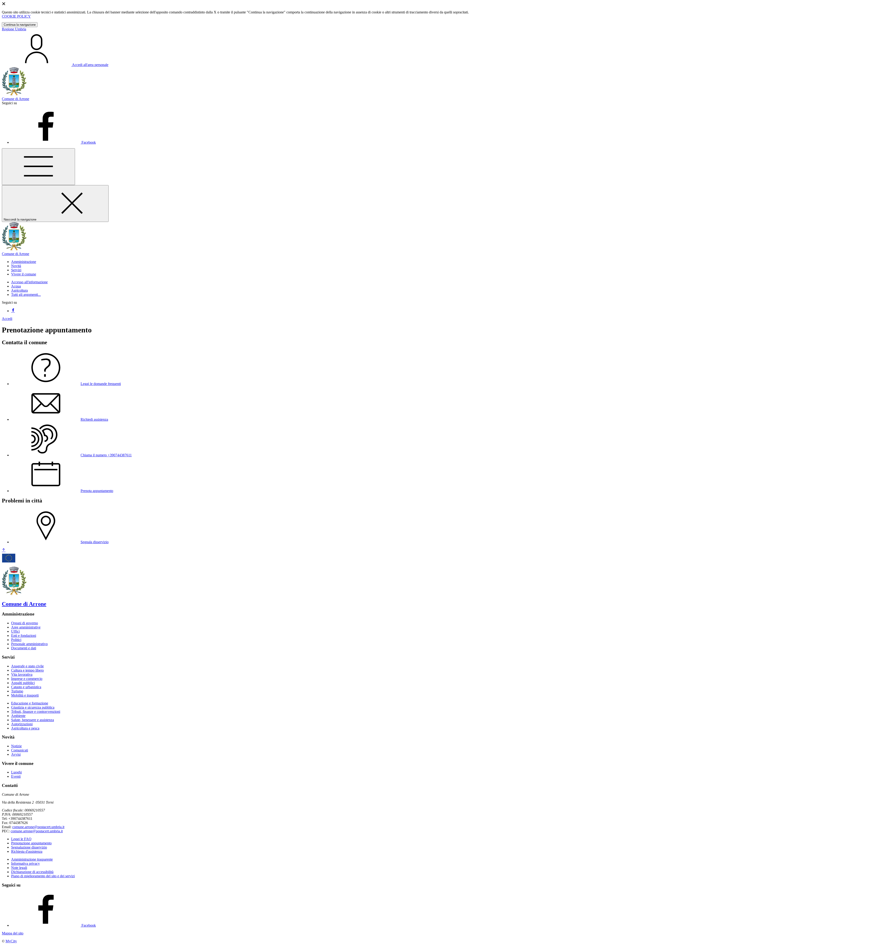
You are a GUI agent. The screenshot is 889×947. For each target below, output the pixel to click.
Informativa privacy (25, 863)
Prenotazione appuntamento (31, 843)
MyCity (11, 941)
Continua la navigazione (20, 24)
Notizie (16, 746)
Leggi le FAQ (21, 839)
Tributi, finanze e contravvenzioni (35, 711)
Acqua (16, 286)
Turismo (17, 691)
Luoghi (16, 772)
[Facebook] (13, 311)
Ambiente (18, 716)
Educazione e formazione (29, 703)
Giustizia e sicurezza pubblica (32, 707)
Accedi (7, 319)
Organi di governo (24, 623)
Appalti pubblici (23, 683)
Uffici (15, 631)
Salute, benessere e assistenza (32, 720)
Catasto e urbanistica (26, 687)
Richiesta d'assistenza (26, 851)
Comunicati (19, 750)
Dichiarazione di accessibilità (32, 872)
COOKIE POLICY (16, 16)
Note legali (19, 868)
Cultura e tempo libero (27, 670)
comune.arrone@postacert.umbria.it (38, 827)
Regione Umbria (14, 29)
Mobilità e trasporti (25, 695)
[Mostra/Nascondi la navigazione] (38, 166)
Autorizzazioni (22, 724)
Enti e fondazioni (23, 636)
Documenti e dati (23, 648)
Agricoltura (19, 290)
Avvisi (16, 754)
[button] (23, 262)
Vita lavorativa (21, 674)
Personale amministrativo (29, 644)
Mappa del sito (12, 933)
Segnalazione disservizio (29, 847)
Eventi (16, 776)
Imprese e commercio (26, 679)
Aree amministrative (26, 627)
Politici (16, 640)
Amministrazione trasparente (32, 859)
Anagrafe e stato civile (27, 666)
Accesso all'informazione (29, 282)
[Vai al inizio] (4, 550)
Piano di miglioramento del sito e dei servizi (43, 876)
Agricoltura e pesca (25, 728)
